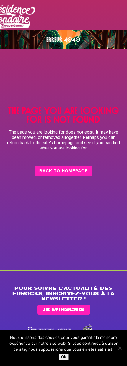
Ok (63, 357)
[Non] (120, 348)
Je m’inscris (63, 310)
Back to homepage (63, 170)
